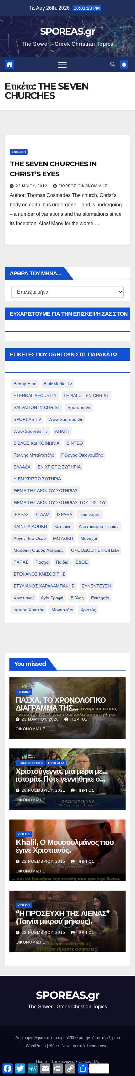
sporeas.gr (79, 407)
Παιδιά (62, 562)
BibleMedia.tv (58, 383)
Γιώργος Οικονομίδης (82, 186)
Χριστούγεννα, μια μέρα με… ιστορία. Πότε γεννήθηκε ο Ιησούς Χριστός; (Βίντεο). (62, 779)
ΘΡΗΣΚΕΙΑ (56, 763)
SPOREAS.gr (67, 31)
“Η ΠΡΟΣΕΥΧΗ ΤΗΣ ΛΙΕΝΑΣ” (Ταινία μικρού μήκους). (62, 917)
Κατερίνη (63, 526)
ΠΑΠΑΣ (21, 562)
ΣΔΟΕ (82, 562)
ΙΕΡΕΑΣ (21, 514)
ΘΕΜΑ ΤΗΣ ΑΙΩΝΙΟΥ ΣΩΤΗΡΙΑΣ (46, 490)
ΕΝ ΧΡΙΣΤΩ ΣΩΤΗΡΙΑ (59, 466)
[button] (112, 64)
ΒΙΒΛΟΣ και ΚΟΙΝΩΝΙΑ (36, 443)
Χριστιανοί (24, 597)
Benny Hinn (25, 383)
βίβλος (77, 597)
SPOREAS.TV (27, 419)
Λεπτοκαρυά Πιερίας (99, 526)
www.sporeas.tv (31, 431)
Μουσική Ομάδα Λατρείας (39, 550)
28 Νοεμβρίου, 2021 (44, 790)
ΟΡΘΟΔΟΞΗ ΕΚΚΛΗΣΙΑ (95, 550)
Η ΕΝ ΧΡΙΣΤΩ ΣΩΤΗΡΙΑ (37, 478)
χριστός (88, 609)
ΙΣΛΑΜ (43, 514)
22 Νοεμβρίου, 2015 (44, 861)
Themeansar (97, 1045)
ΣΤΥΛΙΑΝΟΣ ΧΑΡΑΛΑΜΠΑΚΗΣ (44, 585)
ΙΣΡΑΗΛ (64, 514)
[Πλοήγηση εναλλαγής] (62, 64)
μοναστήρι (62, 609)
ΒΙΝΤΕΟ (75, 443)
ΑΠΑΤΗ (62, 431)
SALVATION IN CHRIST (37, 407)
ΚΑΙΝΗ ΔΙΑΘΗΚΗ (30, 526)
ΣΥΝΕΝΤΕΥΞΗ (96, 585)
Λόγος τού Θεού (30, 538)
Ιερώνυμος (89, 514)
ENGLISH (19, 151)
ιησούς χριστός (29, 609)
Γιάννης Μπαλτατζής (34, 455)
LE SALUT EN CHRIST (86, 395)
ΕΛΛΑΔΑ (22, 466)
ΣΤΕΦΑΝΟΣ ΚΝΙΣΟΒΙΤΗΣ (39, 574)
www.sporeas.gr (65, 419)
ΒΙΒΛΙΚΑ (24, 692)
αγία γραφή (52, 597)
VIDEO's (24, 834)
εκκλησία (100, 597)
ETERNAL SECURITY (35, 395)
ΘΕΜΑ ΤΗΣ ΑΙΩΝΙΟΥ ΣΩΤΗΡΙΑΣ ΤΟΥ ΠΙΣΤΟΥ (60, 502)
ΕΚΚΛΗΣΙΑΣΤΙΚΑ (30, 763)
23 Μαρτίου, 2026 (41, 719)
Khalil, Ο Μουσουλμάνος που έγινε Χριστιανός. (65, 846)
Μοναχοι (88, 538)
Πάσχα (42, 562)
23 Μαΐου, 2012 (32, 186)
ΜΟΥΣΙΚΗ (63, 538)
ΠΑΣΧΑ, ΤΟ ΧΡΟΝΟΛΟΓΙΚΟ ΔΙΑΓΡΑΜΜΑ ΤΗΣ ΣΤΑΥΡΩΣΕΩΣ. (61, 708)
